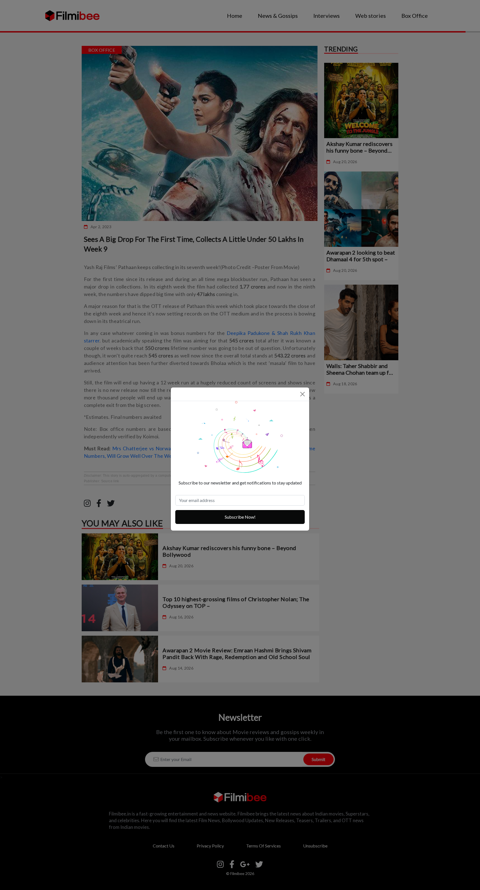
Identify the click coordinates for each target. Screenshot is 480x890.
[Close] (302, 394)
